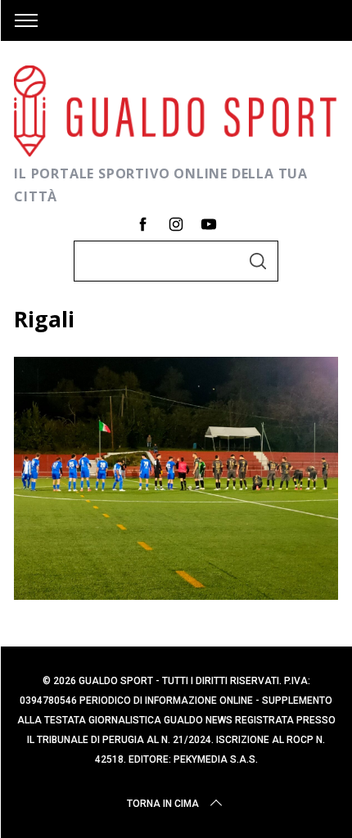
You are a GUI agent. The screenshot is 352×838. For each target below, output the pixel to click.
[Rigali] (176, 594)
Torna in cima (163, 803)
